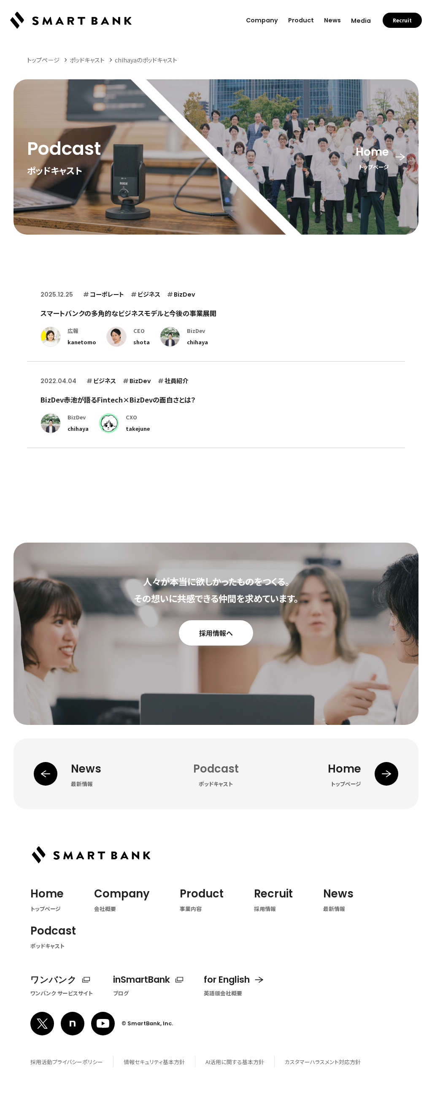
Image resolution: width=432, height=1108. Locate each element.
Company (262, 20)
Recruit (402, 20)
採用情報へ (216, 633)
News (332, 20)
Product (301, 20)
